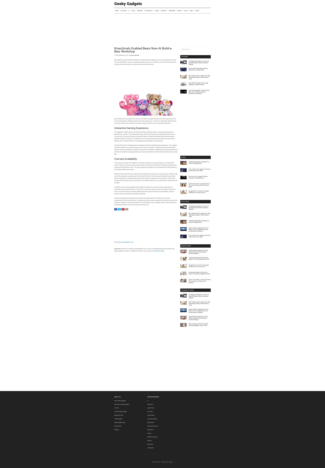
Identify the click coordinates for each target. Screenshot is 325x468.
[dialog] (162, 234)
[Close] (191, 206)
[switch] (183, 233)
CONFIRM (151, 258)
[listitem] (162, 230)
